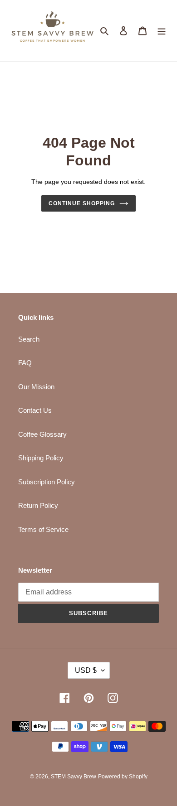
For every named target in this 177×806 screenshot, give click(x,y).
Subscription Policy (46, 482)
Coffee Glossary (42, 434)
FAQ (25, 363)
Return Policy (38, 505)
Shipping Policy (41, 458)
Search (28, 339)
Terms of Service (43, 529)
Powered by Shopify (123, 776)
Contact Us (35, 410)
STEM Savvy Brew (73, 776)
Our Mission (36, 387)
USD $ (86, 670)
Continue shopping (82, 203)
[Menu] (161, 30)
